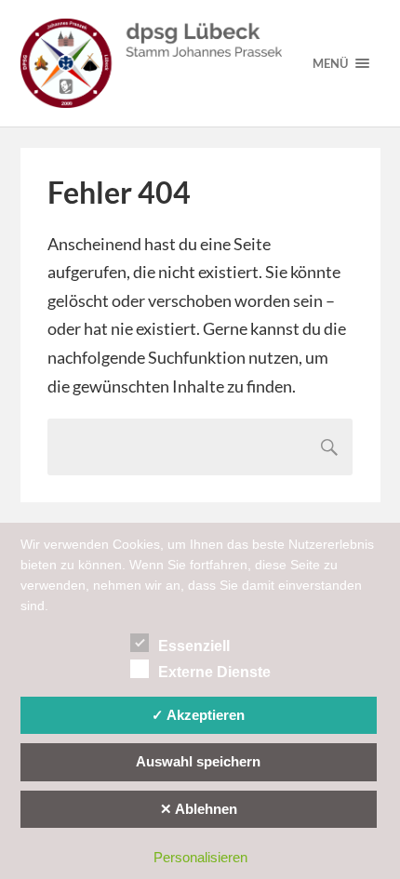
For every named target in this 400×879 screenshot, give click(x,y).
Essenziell (194, 646)
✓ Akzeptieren (198, 715)
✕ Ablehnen (198, 809)
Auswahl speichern (198, 761)
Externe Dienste (214, 672)
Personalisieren (200, 857)
